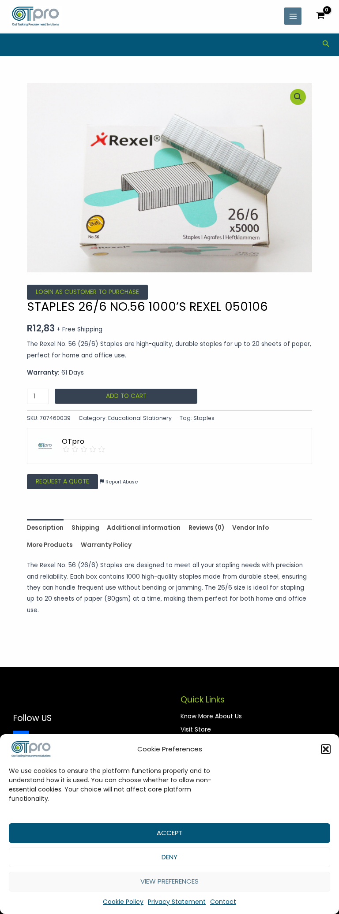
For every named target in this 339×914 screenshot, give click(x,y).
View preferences (169, 881)
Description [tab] (45, 528)
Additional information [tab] (144, 528)
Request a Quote (62, 481)
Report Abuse (121, 482)
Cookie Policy (123, 901)
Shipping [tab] (85, 528)
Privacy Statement (177, 901)
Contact (223, 901)
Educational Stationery (140, 418)
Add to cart (126, 396)
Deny (169, 857)
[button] (325, 749)
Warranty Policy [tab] (106, 545)
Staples (204, 418)
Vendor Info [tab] (250, 528)
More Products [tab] (50, 545)
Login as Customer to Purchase (87, 292)
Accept (170, 832)
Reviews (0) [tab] (206, 528)
